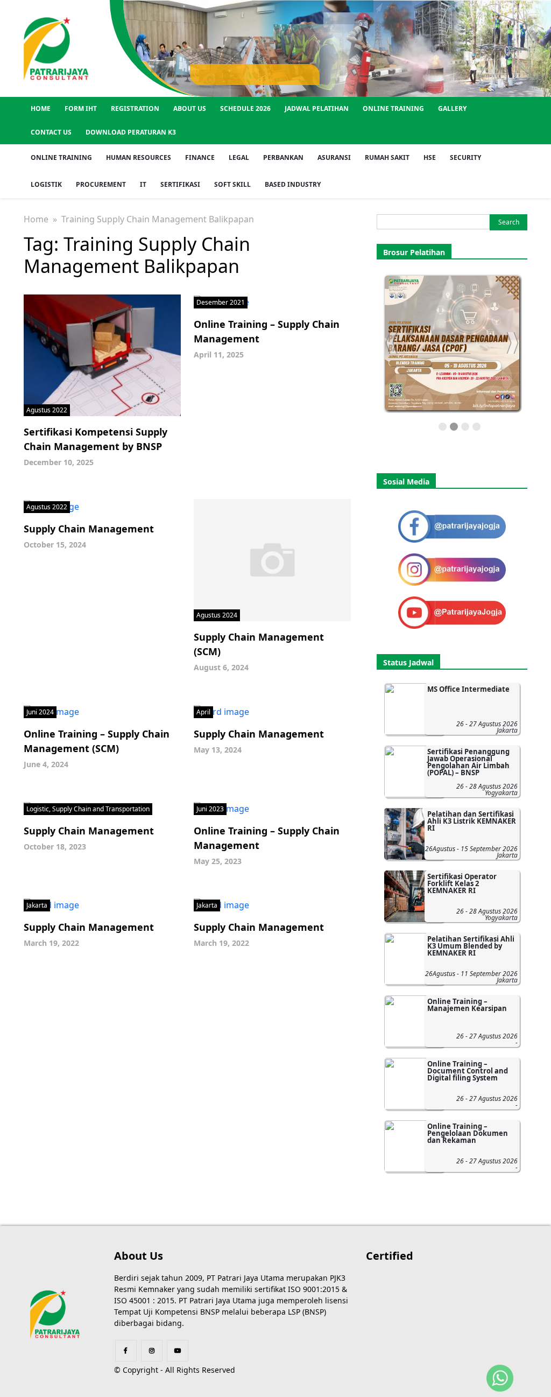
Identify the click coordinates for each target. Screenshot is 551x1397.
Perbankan (283, 157)
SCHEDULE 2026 (245, 108)
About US (189, 108)
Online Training (393, 108)
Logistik (46, 184)
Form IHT (81, 108)
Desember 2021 (220, 302)
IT (143, 184)
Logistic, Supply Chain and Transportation (88, 808)
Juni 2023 (210, 808)
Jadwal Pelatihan (317, 108)
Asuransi (334, 157)
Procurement (101, 184)
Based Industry (293, 184)
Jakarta (36, 905)
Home (41, 108)
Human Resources (138, 157)
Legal (239, 157)
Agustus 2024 (216, 615)
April (203, 712)
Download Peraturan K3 (131, 132)
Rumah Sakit (387, 157)
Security (465, 157)
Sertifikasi (180, 184)
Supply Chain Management (89, 528)
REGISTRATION (135, 108)
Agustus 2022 (46, 410)
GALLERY (452, 108)
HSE (429, 157)
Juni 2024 (40, 712)
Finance (200, 157)
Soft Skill (232, 184)
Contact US (51, 132)
